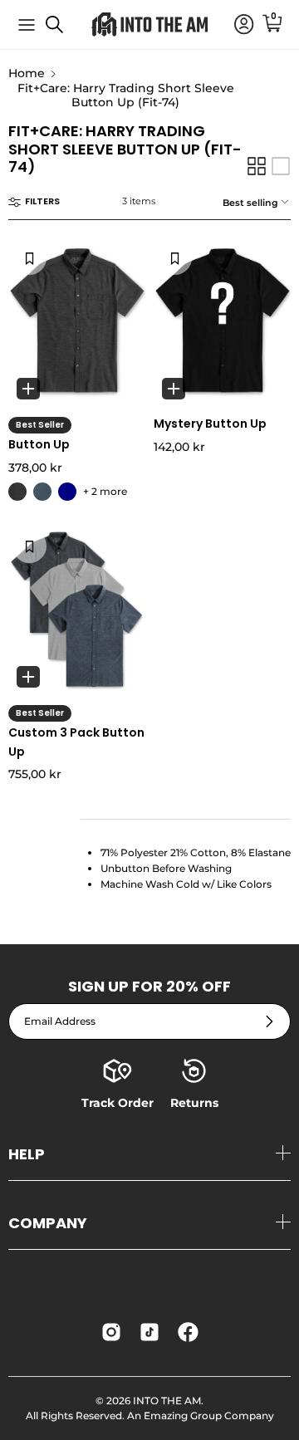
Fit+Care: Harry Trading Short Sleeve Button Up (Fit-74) (125, 95)
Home (26, 73)
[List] (281, 166)
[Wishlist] (29, 257)
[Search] (63, 31)
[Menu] (26, 25)
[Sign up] (269, 1021)
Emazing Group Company (209, 1415)
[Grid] (257, 166)
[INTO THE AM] (149, 24)
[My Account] (236, 25)
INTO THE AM (167, 1400)
